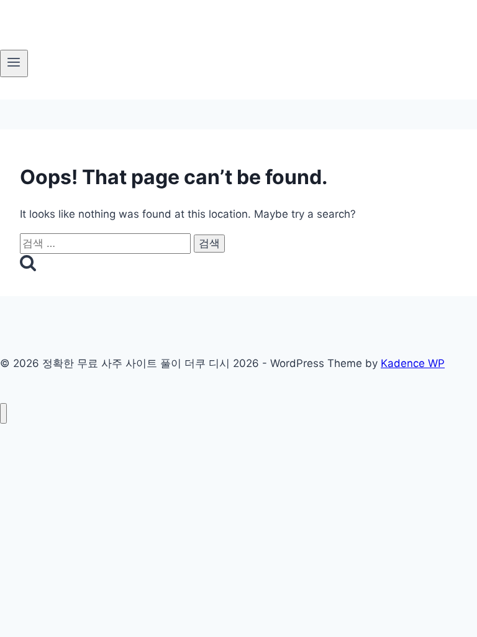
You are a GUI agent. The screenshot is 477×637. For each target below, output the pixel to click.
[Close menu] (3, 413)
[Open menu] (14, 63)
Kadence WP (413, 363)
